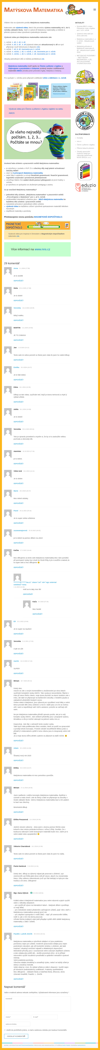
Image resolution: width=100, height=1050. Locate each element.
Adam (16, 748)
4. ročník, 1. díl (18, 52)
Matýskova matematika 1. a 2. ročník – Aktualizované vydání (86, 41)
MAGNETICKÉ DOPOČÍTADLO (48, 217)
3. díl (23, 42)
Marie (16, 491)
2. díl (19, 42)
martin (16, 661)
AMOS (19, 71)
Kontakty (80, 138)
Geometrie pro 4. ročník (46, 52)
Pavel (16, 511)
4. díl (14, 45)
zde (38, 47)
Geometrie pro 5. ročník (46, 54)
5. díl (19, 45)
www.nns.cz (42, 249)
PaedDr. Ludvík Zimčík (23, 934)
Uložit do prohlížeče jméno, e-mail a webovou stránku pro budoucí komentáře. (36, 1030)
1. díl (14, 42)
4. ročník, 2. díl (30, 52)
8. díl (19, 49)
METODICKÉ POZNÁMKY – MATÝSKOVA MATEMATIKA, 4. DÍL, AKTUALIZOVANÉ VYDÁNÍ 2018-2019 (86, 59)
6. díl (24, 45)
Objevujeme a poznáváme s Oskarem (23, 68)
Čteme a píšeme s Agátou (50, 66)
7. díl (14, 49)
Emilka (16, 367)
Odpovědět (19, 281)
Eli (15, 621)
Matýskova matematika (17, 66)
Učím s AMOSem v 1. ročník (54, 78)
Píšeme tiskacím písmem (85, 148)
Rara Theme (66, 1045)
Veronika (17, 308)
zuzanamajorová (20, 530)
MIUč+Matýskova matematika (51, 199)
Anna (16, 268)
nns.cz (79, 141)
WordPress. (82, 1045)
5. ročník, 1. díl (18, 54)
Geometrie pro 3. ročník (31, 49)
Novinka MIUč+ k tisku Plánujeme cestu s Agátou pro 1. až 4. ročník (86, 28)
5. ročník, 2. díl (30, 54)
